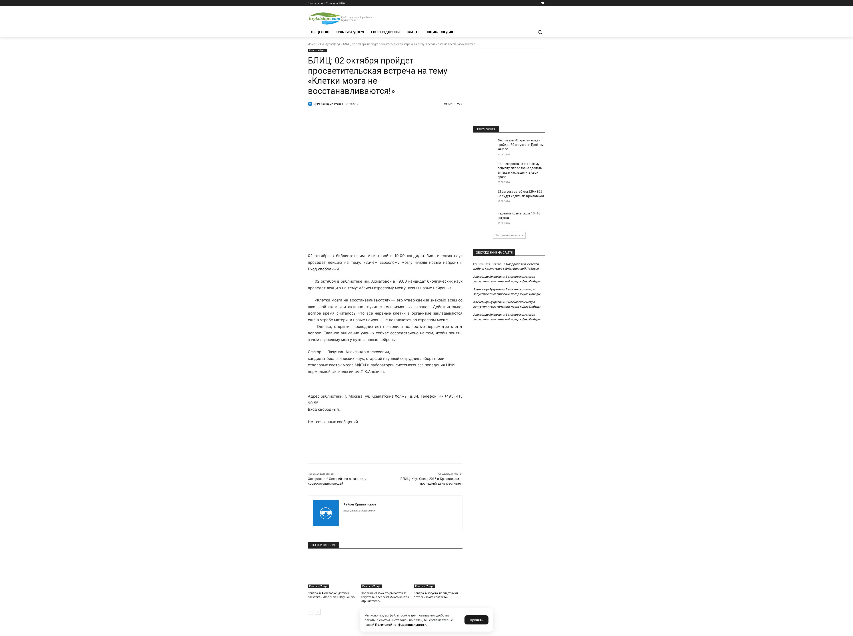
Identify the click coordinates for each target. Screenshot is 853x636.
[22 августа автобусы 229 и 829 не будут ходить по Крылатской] (484, 197)
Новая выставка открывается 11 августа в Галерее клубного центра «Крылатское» (385, 597)
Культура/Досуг (330, 44)
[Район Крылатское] (311, 104)
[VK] (348, 115)
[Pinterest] (379, 115)
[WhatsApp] (369, 115)
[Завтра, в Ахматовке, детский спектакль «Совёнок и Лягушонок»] (332, 571)
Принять (476, 620)
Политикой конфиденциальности (400, 624)
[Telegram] (359, 115)
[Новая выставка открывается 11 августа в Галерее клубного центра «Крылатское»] (385, 571)
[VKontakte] (542, 3)
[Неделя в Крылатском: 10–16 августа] (484, 218)
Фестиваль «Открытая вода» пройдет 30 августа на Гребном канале (521, 145)
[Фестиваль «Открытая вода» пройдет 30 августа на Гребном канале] (484, 145)
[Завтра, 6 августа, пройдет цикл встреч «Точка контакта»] (438, 571)
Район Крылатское (330, 103)
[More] (390, 115)
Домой (312, 44)
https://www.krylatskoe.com (359, 510)
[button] (539, 32)
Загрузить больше (507, 235)
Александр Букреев (487, 277)
